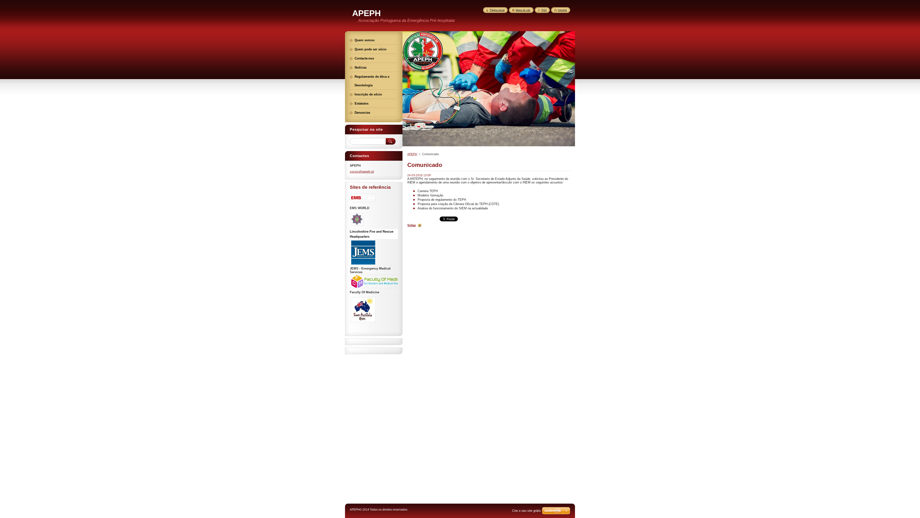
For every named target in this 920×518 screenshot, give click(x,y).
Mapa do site (523, 10)
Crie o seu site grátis (526, 510)
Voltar (411, 225)
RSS (544, 10)
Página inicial (497, 10)
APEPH (412, 154)
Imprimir (562, 10)
